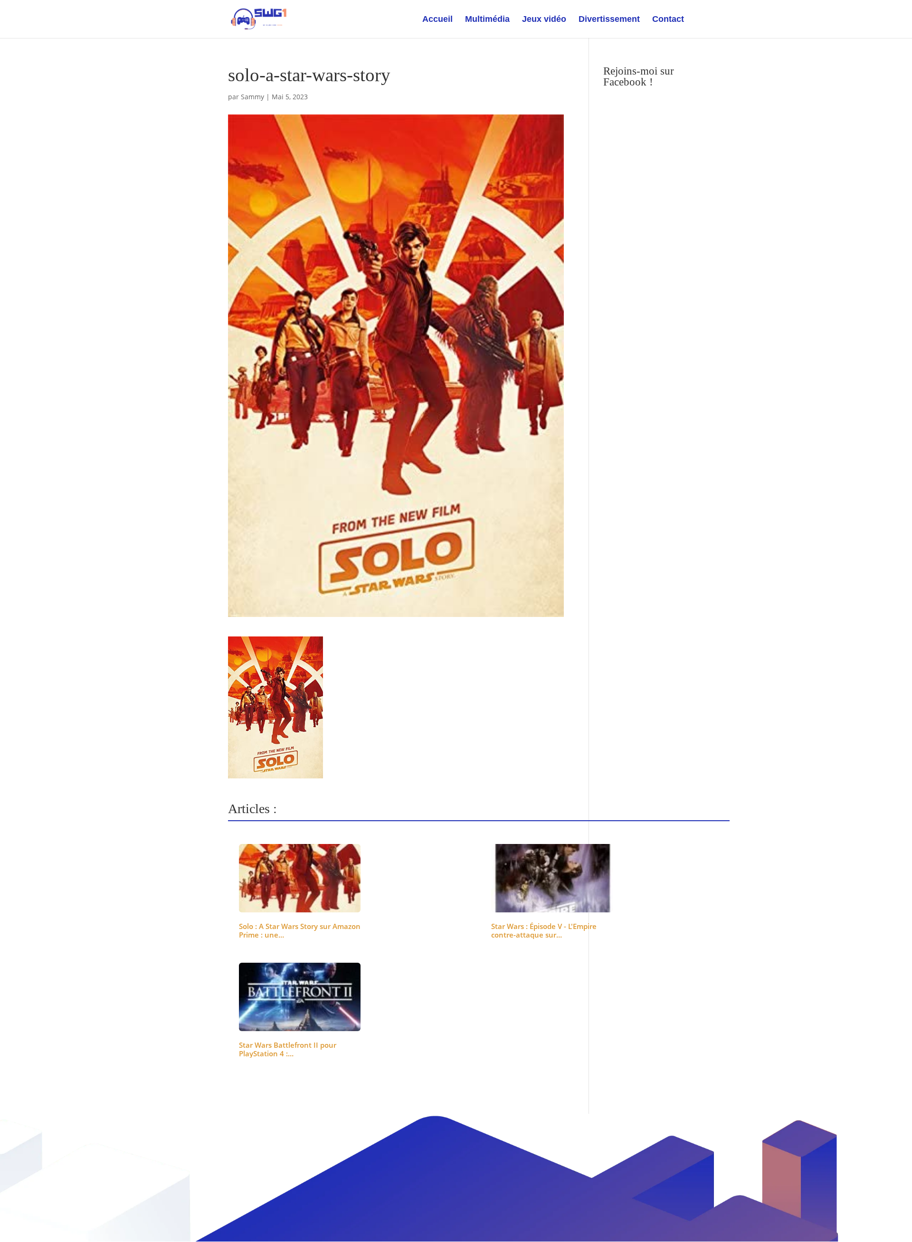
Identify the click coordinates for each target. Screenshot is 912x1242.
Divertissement (609, 20)
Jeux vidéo (544, 20)
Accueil (437, 20)
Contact (668, 20)
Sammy (252, 96)
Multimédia (487, 20)
